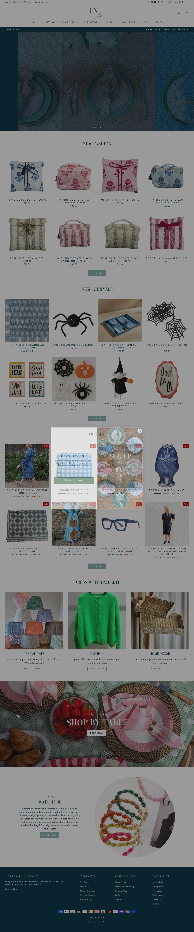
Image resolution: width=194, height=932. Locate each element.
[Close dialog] (140, 428)
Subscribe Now (74, 477)
